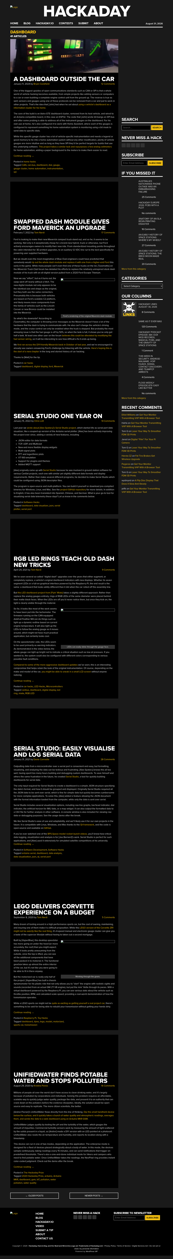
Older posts (34, 1195)
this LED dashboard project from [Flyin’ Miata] (40, 592)
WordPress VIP (92, 1251)
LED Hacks (39, 686)
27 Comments (148, 245)
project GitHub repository (73, 489)
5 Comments (108, 917)
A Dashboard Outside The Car (64, 79)
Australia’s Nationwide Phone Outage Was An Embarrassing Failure (150, 186)
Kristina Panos (41, 1085)
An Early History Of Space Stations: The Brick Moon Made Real (150, 254)
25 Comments (148, 197)
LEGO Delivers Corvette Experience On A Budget (54, 909)
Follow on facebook (124, 145)
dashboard (41, 165)
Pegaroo (126, 464)
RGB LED (29, 693)
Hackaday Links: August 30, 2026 (148, 305)
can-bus (31, 165)
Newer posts (94, 1195)
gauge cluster (20, 168)
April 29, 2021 (20, 569)
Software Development (35, 849)
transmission (31, 1025)
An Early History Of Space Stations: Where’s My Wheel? (150, 237)
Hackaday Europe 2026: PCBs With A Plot (149, 205)
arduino (48, 1176)
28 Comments (107, 759)
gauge (56, 165)
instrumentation (55, 168)
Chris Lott (39, 421)
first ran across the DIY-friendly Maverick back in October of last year (51, 344)
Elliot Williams (129, 414)
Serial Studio (49, 470)
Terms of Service (124, 1246)
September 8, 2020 (24, 917)
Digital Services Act (140, 1246)
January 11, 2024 (22, 83)
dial (50, 165)
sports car (19, 1025)
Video (40, 1226)
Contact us (143, 145)
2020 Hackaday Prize (33, 1176)
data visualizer (41, 505)
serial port (26, 509)
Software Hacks (31, 502)
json (51, 505)
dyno (36, 1021)
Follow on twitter (128, 145)
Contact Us (44, 1238)
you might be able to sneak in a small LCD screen (66, 671)
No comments (148, 213)
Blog (27, 23)
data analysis (55, 853)
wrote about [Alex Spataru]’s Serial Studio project (51, 427)
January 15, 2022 (22, 421)
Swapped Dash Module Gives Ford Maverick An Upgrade (61, 225)
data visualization (22, 856)
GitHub (47, 828)
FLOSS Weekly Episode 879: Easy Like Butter (149, 385)
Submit (83, 23)
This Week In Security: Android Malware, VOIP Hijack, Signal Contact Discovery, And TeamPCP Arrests (150, 364)
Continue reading (24, 155)
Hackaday (86, 11)
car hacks (28, 363)
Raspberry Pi (30, 1018)
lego (42, 1021)
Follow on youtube (133, 145)
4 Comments (147, 377)
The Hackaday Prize (34, 1172)
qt (38, 856)
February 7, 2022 (22, 232)
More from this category (134, 269)
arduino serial (29, 853)
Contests (66, 23)
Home (14, 23)
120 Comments (149, 326)
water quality (30, 1182)
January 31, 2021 (22, 759)
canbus (25, 690)
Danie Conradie (41, 759)
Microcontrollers (54, 686)
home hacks (30, 161)
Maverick (58, 366)
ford (51, 366)
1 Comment (147, 350)
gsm (33, 1179)
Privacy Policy (110, 1246)
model (49, 1021)
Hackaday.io (45, 23)
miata (21, 693)
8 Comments (148, 312)
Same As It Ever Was (150, 321)
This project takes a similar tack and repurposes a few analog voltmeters (75, 146)
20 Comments (148, 264)
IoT (38, 1179)
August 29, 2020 (22, 1085)
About (98, 23)
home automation (37, 168)
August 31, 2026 (154, 23)
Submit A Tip (44, 1230)
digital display (41, 366)
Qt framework (87, 824)
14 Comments (108, 421)
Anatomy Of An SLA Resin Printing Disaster (150, 221)
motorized (58, 1021)
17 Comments (108, 232)
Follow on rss (138, 145)
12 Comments (108, 83)
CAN (24, 165)
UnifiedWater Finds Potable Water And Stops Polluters (61, 1078)
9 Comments (108, 569)
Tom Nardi (39, 232)
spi (15, 171)
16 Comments (108, 1085)
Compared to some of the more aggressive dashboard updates (46, 664)
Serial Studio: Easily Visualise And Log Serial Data (64, 751)
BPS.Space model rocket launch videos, (68, 833)
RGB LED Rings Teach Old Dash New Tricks (64, 562)
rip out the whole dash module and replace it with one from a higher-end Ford (70, 262)
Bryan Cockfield (41, 83)
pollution (45, 1179)
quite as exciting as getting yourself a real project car (78, 1003)
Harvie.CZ (127, 455)
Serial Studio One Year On (58, 416)
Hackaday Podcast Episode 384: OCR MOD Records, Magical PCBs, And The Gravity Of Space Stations (150, 339)
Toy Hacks (43, 1018)
